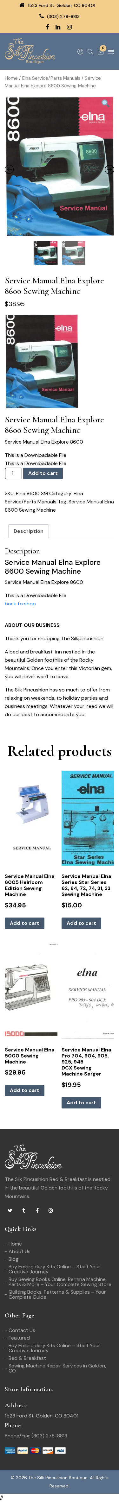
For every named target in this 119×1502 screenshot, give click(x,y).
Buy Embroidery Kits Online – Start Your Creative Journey (54, 1269)
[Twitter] (10, 1211)
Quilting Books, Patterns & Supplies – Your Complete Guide (57, 1294)
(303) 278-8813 (63, 16)
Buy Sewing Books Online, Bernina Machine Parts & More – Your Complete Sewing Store (60, 1282)
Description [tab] (28, 531)
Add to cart (43, 473)
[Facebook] (37, 1211)
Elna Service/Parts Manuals (51, 78)
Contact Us (22, 1330)
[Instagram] (51, 1211)
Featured (19, 1338)
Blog (13, 1259)
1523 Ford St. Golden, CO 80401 (61, 5)
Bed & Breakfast (27, 1358)
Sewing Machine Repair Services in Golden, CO (57, 1368)
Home (11, 78)
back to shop (20, 603)
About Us (19, 1251)
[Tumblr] (23, 1211)
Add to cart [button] (24, 923)
